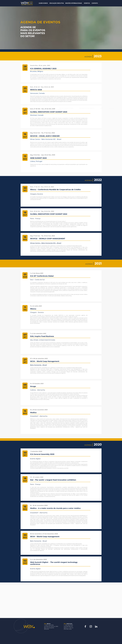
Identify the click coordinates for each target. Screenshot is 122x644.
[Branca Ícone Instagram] (90, 626)
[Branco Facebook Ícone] (85, 626)
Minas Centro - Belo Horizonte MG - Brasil (45, 243)
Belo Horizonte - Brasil (38, 365)
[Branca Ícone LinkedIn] (96, 626)
